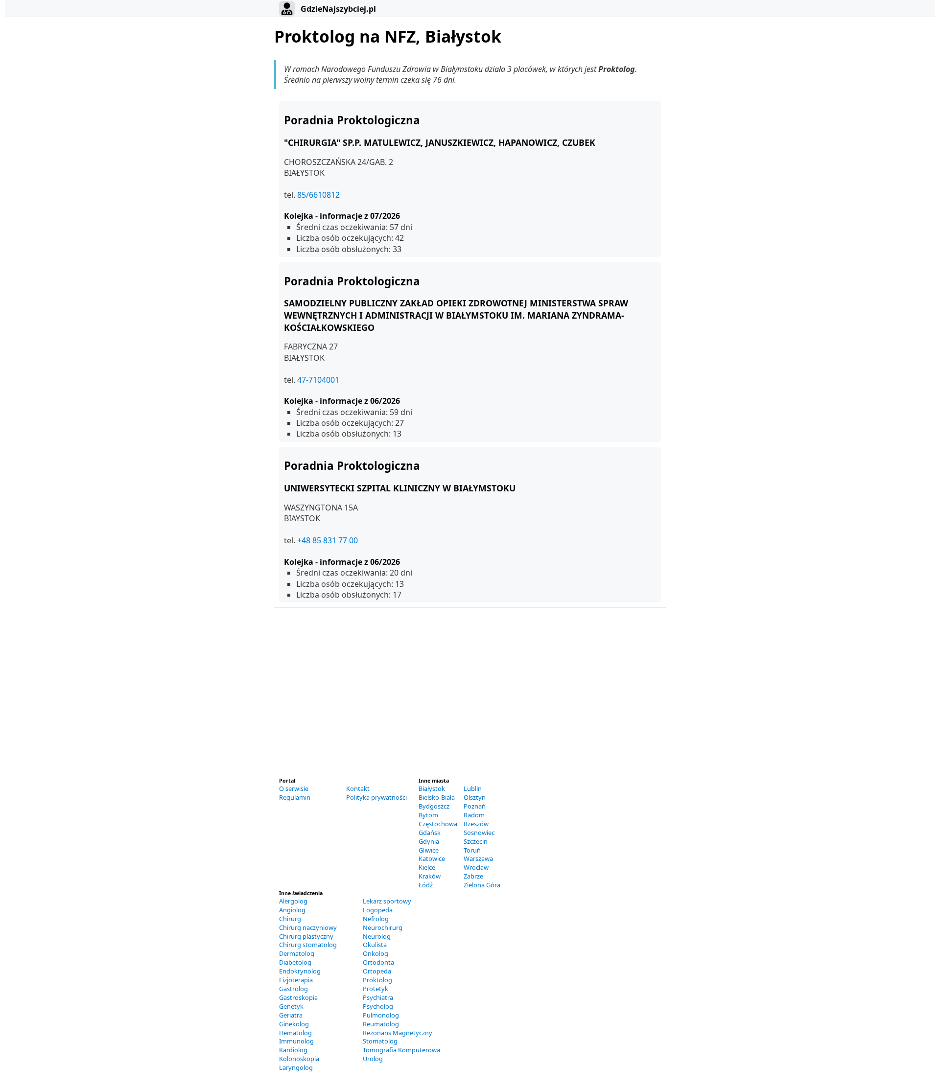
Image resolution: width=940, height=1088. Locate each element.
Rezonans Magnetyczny (397, 1032)
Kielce (427, 867)
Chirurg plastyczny (306, 936)
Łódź (426, 884)
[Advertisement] (470, 696)
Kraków (430, 876)
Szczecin (476, 841)
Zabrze (473, 876)
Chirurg (290, 918)
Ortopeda (377, 971)
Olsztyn (475, 797)
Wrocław (476, 867)
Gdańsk (430, 832)
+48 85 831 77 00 (327, 540)
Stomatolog (380, 1041)
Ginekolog (294, 1023)
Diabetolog (295, 962)
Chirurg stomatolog (308, 944)
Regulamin (294, 797)
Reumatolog (381, 1023)
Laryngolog (296, 1067)
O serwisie (293, 788)
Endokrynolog (300, 971)
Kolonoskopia (299, 1058)
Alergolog (293, 901)
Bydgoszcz (434, 806)
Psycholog (378, 1006)
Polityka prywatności (376, 797)
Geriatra (291, 1015)
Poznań (475, 806)
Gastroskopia (298, 997)
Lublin (473, 788)
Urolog (373, 1058)
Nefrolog (376, 918)
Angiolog (292, 909)
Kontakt (358, 788)
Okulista (375, 944)
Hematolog (295, 1032)
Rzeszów (476, 823)
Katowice (432, 858)
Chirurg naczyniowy (308, 927)
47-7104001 (318, 379)
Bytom (428, 814)
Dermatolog (296, 953)
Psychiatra (378, 997)
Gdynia (429, 841)
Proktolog (377, 979)
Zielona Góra (482, 884)
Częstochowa (438, 823)
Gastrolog (293, 988)
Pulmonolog (381, 1015)
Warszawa (478, 858)
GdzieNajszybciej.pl (337, 8)
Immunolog (296, 1041)
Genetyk (291, 1006)
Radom (474, 814)
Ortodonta (378, 962)
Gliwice (429, 850)
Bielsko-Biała (437, 797)
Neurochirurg (382, 927)
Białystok (432, 788)
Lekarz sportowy (387, 901)
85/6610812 (318, 194)
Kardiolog (293, 1049)
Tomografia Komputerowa (401, 1049)
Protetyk (375, 988)
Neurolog (377, 936)
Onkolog (375, 953)
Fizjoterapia (296, 979)
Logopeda (378, 909)
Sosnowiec (479, 832)
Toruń (472, 850)
